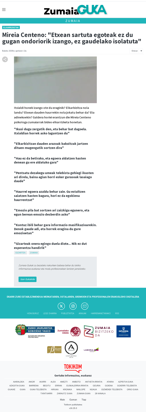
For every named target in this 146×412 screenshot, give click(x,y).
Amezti (64, 382)
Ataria (110, 382)
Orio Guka (132, 389)
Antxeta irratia (93, 382)
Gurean (73, 399)
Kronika (67, 389)
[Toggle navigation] (4, 9)
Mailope (80, 389)
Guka (22, 389)
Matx (62, 399)
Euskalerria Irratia (77, 385)
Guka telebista (38, 389)
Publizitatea (67, 313)
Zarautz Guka (64, 393)
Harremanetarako (101, 313)
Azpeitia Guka (125, 382)
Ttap (84, 399)
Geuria (96, 385)
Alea (53, 382)
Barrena (33, 385)
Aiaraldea (18, 382)
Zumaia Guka (83, 393)
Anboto (76, 382)
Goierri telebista (127, 385)
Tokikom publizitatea (73, 404)
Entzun (135, 51)
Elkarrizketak (11, 28)
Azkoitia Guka (17, 385)
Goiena (109, 385)
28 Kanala (100, 393)
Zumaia (73, 21)
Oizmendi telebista (111, 389)
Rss (117, 313)
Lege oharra (50, 313)
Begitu (46, 385)
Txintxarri (46, 393)
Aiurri (42, 382)
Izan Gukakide (27, 279)
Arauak (82, 313)
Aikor (32, 382)
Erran (58, 385)
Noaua (93, 389)
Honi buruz (33, 313)
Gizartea (20, 253)
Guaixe (11, 389)
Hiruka (54, 389)
